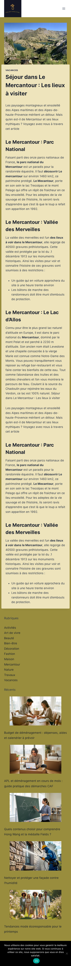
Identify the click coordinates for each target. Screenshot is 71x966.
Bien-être (10, 643)
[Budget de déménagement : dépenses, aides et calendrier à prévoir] (35, 710)
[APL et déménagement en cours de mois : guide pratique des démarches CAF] (35, 759)
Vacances (12, 70)
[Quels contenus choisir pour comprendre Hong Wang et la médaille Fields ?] (35, 807)
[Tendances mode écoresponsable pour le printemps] (35, 904)
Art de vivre (12, 633)
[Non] (66, 953)
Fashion (9, 654)
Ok (36, 960)
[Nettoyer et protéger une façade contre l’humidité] (35, 856)
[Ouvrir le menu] (63, 8)
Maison (9, 659)
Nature (9, 669)
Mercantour (12, 664)
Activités (10, 627)
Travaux (9, 675)
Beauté (9, 638)
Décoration (11, 648)
